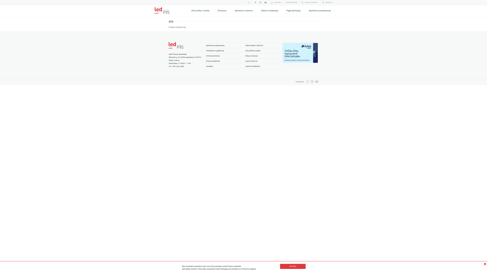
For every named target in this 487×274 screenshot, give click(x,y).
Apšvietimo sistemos (244, 11)
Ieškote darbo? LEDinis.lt (254, 45)
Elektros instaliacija (269, 11)
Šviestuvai (222, 11)
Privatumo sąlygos (248, 269)
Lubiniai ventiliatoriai (252, 66)
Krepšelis (278, 2)
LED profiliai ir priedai (200, 11)
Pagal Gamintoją (293, 11)
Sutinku (293, 266)
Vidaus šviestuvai (251, 56)
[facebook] (255, 2)
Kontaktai (328, 2)
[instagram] (260, 2)
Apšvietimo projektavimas (320, 11)
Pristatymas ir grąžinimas (215, 51)
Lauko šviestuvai (251, 61)
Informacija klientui (213, 56)
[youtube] (265, 2)
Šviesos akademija (311, 2)
